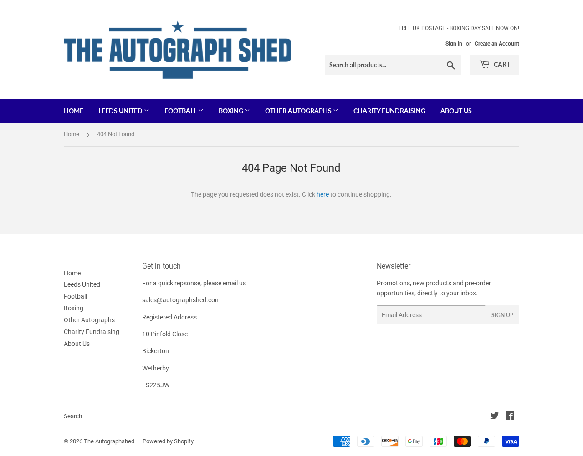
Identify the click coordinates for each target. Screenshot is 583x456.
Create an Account (497, 44)
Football (181, 111)
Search (73, 416)
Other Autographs (299, 111)
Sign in (453, 44)
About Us (456, 111)
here (323, 194)
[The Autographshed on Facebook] (510, 417)
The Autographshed (109, 441)
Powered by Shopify (168, 441)
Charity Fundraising (389, 111)
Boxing (232, 111)
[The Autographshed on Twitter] (494, 417)
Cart (501, 64)
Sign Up (502, 315)
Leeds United (121, 111)
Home (73, 111)
